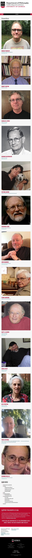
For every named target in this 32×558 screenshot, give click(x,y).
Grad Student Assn (8, 494)
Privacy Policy (3, 532)
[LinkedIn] (19, 552)
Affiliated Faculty (8, 489)
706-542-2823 (16, 528)
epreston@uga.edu (4, 406)
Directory (21, 543)
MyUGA (11, 544)
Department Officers (8, 487)
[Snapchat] (16, 552)
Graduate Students (6, 493)
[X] (14, 552)
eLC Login (6, 497)
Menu (2, 14)
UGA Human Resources (9, 501)
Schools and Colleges (11, 543)
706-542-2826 (4, 335)
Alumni (4, 503)
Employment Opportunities (21, 544)
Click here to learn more (11, 518)
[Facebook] (12, 552)
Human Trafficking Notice (11, 547)
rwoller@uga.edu (4, 478)
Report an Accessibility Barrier (21, 546)
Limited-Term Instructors (9, 488)
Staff (4, 492)
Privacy (21, 545)
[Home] (16, 6)
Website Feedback (11, 546)
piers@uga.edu (4, 443)
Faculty (4, 486)
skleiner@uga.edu (4, 334)
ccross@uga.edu (4, 123)
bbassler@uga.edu (4, 53)
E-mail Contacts (13, 529)
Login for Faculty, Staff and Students (11, 502)
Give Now (17, 14)
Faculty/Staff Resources (7, 496)
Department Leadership (7, 484)
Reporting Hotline (21, 547)
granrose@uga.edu (4, 264)
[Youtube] (17, 552)
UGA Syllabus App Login (9, 498)
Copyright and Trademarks (11, 545)
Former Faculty (7, 491)
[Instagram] (15, 552)
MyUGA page (7, 499)
